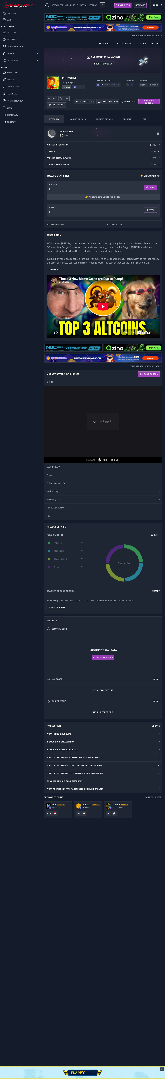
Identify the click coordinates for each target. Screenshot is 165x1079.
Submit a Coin (123, 5)
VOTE (152, 210)
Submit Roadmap (57, 607)
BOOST (152, 187)
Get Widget (127, 43)
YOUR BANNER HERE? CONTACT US (146, 35)
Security (127, 119)
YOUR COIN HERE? (153, 797)
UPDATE (156, 725)
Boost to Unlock (103, 63)
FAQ (144, 119)
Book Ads (140, 5)
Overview (54, 119)
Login (156, 5)
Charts (129, 101)
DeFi (68, 87)
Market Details (77, 119)
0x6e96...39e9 (110, 85)
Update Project (151, 43)
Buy (149, 373)
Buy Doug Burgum (149, 101)
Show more (54, 269)
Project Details (104, 119)
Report (107, 43)
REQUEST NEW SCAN (103, 657)
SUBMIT (154, 534)
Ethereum (80, 87)
